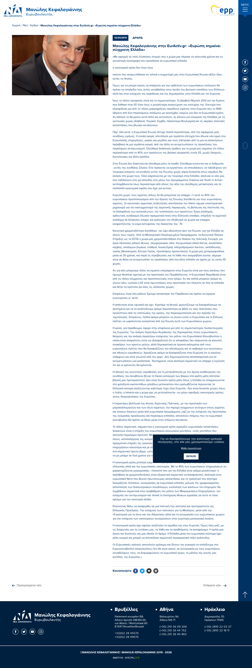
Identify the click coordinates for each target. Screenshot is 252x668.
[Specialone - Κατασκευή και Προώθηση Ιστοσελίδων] (126, 658)
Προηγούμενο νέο (29, 585)
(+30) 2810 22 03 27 (218, 627)
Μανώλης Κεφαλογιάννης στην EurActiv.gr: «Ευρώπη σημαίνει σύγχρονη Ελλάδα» (90, 25)
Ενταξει (191, 456)
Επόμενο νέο (212, 585)
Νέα (25, 26)
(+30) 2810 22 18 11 (217, 631)
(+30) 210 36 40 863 (173, 634)
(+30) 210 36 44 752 (173, 631)
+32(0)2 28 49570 (127, 637)
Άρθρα (34, 26)
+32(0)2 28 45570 (127, 633)
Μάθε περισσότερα (191, 449)
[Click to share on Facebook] (135, 570)
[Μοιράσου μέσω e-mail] (149, 570)
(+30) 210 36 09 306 (173, 627)
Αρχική (16, 26)
